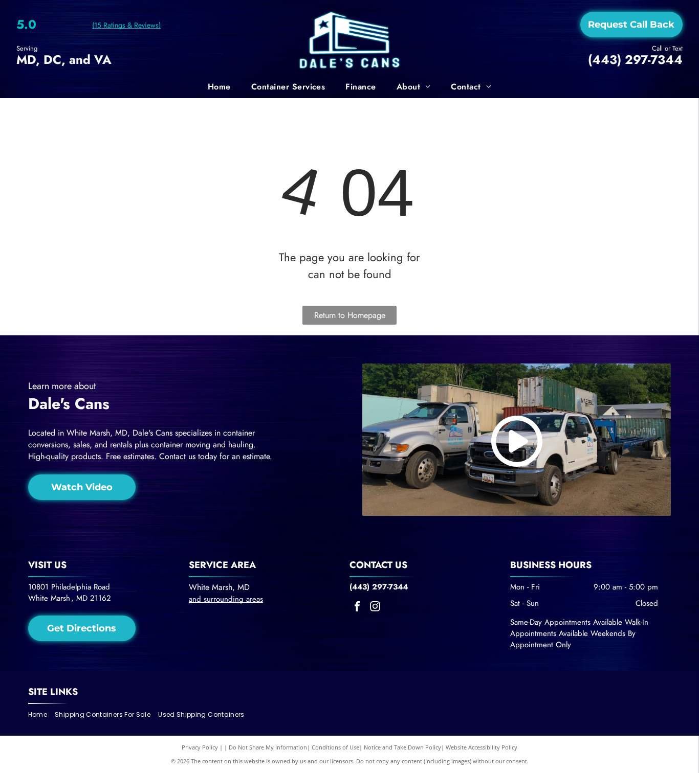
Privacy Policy (200, 747)
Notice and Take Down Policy (402, 747)
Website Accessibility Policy (481, 747)
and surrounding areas (226, 599)
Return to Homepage (349, 315)
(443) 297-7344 (635, 60)
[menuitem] (219, 87)
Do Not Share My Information (268, 747)
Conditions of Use (335, 747)
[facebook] (357, 608)
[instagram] (375, 608)
